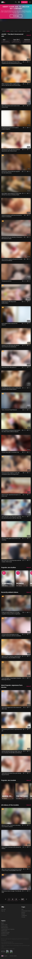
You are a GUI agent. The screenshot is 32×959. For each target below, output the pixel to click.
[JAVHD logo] (3, 2)
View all (28, 35)
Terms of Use (4, 924)
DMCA (2, 923)
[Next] (26, 899)
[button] (5, 40)
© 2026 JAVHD (13, 956)
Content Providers (5, 932)
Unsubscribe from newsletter (8, 948)
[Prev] (5, 899)
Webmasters (4, 930)
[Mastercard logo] (7, 951)
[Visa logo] (11, 951)
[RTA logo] (3, 951)
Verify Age (16, 16)
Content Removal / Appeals (7, 929)
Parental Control (5, 933)
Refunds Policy (4, 927)
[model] (8, 791)
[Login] (19, 2)
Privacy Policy (4, 926)
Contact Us (4, 935)
